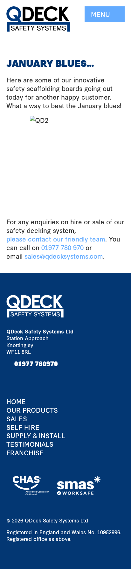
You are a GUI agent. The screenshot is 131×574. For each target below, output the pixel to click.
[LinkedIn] (49, 376)
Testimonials (29, 444)
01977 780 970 (62, 247)
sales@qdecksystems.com (63, 255)
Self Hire (22, 427)
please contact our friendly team (55, 238)
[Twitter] (25, 376)
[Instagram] (38, 376)
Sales (16, 418)
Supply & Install (35, 435)
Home (16, 401)
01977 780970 (36, 363)
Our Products (32, 410)
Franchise (25, 452)
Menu (101, 14)
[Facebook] (12, 376)
